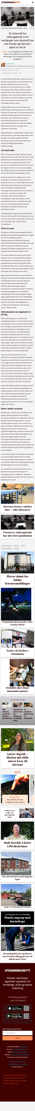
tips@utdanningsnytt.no (20, 1049)
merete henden (6, 546)
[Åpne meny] (32, 2)
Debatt (17, 771)
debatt (23, 546)
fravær (16, 549)
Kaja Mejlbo (24, 1047)
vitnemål (16, 546)
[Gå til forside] (11, 2)
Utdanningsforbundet (20, 1052)
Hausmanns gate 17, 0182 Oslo (20, 1055)
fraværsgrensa (7, 549)
